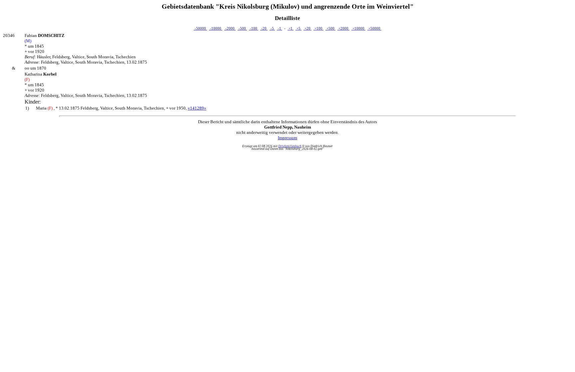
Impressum (287, 137)
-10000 (215, 28)
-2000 (230, 28)
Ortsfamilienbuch (289, 146)
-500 (242, 28)
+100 (318, 28)
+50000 (374, 28)
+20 (307, 28)
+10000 (358, 28)
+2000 (343, 28)
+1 (290, 28)
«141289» (197, 108)
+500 (330, 28)
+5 (298, 28)
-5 (272, 28)
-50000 (200, 28)
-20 (264, 28)
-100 (253, 28)
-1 (279, 28)
